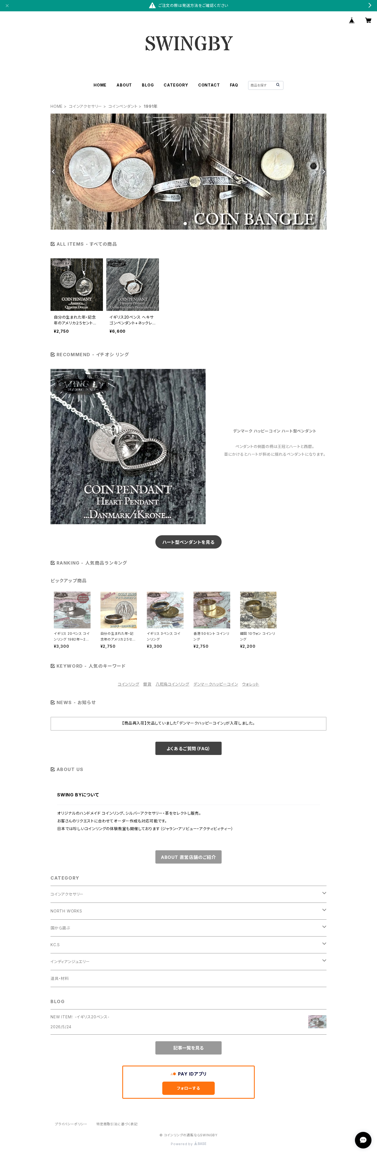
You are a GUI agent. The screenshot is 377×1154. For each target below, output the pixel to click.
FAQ (234, 85)
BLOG (148, 85)
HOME (100, 85)
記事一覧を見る (188, 1048)
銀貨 (147, 684)
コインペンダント (122, 106)
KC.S (55, 944)
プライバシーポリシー (71, 1124)
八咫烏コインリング (172, 684)
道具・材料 (60, 978)
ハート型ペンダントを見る (188, 542)
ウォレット (250, 684)
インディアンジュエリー (70, 961)
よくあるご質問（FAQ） (188, 748)
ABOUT (124, 85)
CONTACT (209, 85)
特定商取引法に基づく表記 (117, 1124)
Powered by (182, 1144)
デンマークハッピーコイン (215, 684)
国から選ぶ (60, 927)
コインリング (128, 684)
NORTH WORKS (66, 911)
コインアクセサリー (85, 106)
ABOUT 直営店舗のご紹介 (188, 857)
